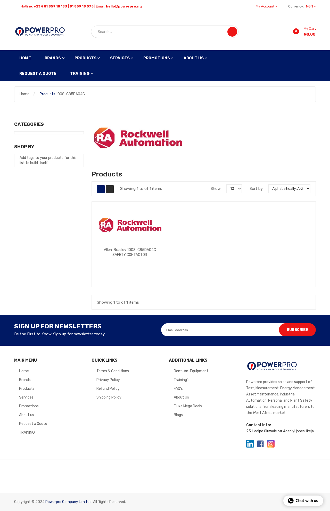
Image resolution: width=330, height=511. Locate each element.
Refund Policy (108, 388)
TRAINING (27, 432)
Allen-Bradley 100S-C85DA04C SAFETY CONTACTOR (130, 252)
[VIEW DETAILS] (148, 261)
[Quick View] (130, 225)
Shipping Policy (108, 397)
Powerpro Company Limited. (68, 502)
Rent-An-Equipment (191, 371)
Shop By (24, 147)
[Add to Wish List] (279, 28)
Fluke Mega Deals (188, 406)
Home (24, 94)
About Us (181, 397)
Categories (29, 124)
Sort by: (256, 188)
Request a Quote (33, 423)
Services (26, 397)
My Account (265, 6)
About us (26, 415)
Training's (181, 380)
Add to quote (113, 260)
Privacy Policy (108, 380)
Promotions (29, 406)
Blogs (178, 415)
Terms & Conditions (112, 371)
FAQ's (178, 388)
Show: (216, 188)
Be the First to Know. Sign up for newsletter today (59, 334)
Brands (25, 380)
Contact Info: (258, 425)
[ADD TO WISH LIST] (158, 261)
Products (47, 94)
